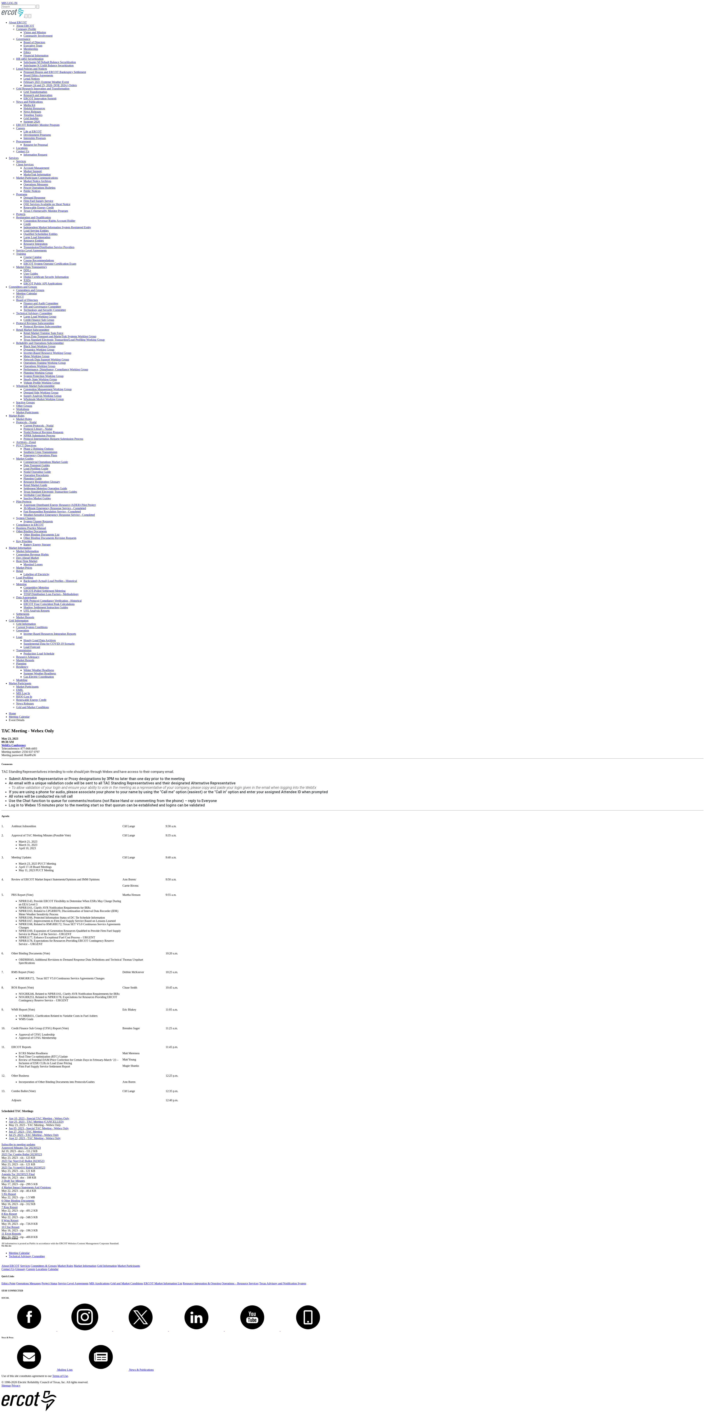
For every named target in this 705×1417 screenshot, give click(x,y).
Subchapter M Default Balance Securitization (50, 62)
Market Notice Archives (37, 181)
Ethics (27, 52)
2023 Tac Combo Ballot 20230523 (21, 1154)
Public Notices (32, 191)
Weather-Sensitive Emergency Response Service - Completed (59, 514)
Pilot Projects (23, 501)
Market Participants (27, 412)
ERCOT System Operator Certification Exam (50, 263)
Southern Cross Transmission (40, 452)
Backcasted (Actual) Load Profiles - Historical (50, 580)
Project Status (49, 1283)
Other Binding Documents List (41, 534)
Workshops (22, 409)
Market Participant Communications (37, 177)
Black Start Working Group (39, 346)
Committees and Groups (23, 286)
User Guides (31, 273)
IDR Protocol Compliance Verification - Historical (53, 600)
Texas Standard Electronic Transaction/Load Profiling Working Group (64, 339)
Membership (31, 48)
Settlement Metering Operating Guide (45, 488)
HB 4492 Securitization (30, 58)
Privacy (16, 1385)
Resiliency (22, 666)
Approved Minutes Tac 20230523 (21, 1147)
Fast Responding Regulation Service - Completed (52, 511)
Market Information (20, 547)
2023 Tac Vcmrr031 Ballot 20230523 (23, 1167)
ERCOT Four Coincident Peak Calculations (49, 604)
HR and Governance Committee (42, 306)
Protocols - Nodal (26, 422)
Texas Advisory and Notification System (282, 1283)
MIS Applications (99, 1283)
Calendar (53, 1269)
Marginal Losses (33, 564)
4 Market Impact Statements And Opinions (26, 1187)
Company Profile (26, 29)
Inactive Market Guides (37, 498)
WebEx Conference (13, 745)
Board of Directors (34, 42)
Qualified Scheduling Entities (40, 234)
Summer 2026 (32, 121)
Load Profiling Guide (36, 468)
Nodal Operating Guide (37, 471)
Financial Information (36, 55)
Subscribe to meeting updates (18, 1144)
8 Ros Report (9, 1213)
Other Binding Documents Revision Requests (50, 538)
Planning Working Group (38, 372)
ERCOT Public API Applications (43, 283)
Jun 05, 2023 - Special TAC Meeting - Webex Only (39, 1128)
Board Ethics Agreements (38, 75)
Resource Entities (34, 240)
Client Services (25, 164)
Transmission (23, 650)
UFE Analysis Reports (37, 610)
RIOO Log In (24, 696)
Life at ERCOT (33, 131)
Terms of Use (60, 1376)
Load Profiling (24, 577)
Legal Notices (32, 78)
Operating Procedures (36, 475)
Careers (20, 128)
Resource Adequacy (27, 656)
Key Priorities (24, 541)
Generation (22, 630)
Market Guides (24, 458)
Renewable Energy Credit (39, 207)
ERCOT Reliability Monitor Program (37, 124)
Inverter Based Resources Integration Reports (50, 633)
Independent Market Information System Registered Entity (57, 227)
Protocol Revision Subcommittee (35, 323)
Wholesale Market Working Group (44, 399)
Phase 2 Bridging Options (38, 448)
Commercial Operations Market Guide (46, 462)
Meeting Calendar (26, 293)
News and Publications (29, 101)
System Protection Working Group (44, 376)
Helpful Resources (34, 108)
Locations (22, 148)
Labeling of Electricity (36, 574)
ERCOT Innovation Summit (40, 98)
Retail (19, 571)
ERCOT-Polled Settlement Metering (45, 590)
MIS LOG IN (9, 3)
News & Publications (141, 1369)
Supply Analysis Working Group (43, 395)
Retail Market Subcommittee (32, 329)
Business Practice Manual (31, 528)
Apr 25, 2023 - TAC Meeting (36, 1121)
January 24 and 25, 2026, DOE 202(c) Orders (50, 85)
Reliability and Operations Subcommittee (40, 343)
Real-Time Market (26, 561)
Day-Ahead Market (27, 557)
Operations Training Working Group (45, 362)
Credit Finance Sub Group (39, 319)
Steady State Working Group (40, 379)
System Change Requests (38, 521)
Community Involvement (38, 35)
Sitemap (6, 1385)
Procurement (23, 141)
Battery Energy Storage (37, 544)
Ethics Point (8, 1283)
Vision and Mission (35, 32)
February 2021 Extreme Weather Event (46, 82)
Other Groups (24, 405)
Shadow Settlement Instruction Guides (46, 607)
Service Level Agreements (31, 250)
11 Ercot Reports (11, 1233)
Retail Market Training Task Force (43, 333)
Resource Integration (36, 243)
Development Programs (37, 134)
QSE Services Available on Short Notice (47, 204)
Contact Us (22, 151)
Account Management (36, 167)
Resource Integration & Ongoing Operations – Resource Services (220, 1283)
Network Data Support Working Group (46, 359)
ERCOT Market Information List (163, 1283)
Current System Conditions (32, 627)
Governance (23, 39)
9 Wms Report (9, 1220)
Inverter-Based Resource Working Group (47, 352)
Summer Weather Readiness (40, 673)
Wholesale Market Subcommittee (35, 386)
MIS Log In (23, 693)
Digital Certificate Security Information (46, 276)
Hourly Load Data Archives (40, 640)
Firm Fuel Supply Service (38, 200)
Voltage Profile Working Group (42, 382)
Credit (27, 224)
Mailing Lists (65, 1369)
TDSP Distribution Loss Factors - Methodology (51, 594)
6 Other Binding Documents (17, 1200)
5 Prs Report (8, 1194)
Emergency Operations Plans (40, 455)
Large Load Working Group (40, 316)
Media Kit (29, 105)
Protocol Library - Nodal (38, 428)
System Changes (25, 518)
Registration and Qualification (33, 217)
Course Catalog (32, 257)
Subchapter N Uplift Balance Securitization (49, 65)
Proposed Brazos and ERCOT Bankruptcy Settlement (55, 72)
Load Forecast (32, 647)
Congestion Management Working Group (48, 389)
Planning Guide (33, 478)
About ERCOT (18, 22)
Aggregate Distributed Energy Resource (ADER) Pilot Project (60, 504)
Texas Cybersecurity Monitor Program (46, 210)
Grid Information (18, 620)
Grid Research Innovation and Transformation (42, 88)
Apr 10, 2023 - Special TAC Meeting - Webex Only (39, 1118)
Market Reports (25, 617)
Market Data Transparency (31, 267)
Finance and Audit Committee (41, 303)
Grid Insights (31, 118)
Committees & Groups (44, 1265)
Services (14, 158)
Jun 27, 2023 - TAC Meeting (25, 1131)
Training (21, 253)
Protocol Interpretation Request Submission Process (53, 438)
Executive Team (33, 45)
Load (19, 637)
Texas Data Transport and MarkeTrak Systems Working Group (60, 336)
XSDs (27, 280)
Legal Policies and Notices (31, 68)
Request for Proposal (36, 144)
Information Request (35, 154)
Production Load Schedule (39, 653)
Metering (21, 584)
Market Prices (24, 567)
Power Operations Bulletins (39, 187)
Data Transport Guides (37, 465)
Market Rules (16, 415)
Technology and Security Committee (45, 310)
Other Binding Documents (31, 531)
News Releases (32, 111)
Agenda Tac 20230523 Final (18, 1174)
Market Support (33, 171)
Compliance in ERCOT (30, 524)
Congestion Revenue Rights (32, 554)
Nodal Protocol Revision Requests (43, 432)
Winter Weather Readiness (39, 670)
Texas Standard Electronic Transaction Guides (50, 491)
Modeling (21, 680)
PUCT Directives (26, 445)
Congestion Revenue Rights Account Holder (49, 220)
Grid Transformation (35, 91)
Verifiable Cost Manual (37, 495)
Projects (20, 214)
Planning (21, 663)
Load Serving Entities (36, 230)
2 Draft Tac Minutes (13, 1180)
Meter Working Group (36, 356)
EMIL (19, 690)
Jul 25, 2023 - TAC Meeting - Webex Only (34, 1135)
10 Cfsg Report (10, 1227)
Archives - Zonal (26, 442)
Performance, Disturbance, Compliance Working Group (56, 369)
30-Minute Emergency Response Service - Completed (55, 508)
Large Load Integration (37, 237)
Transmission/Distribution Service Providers (49, 247)
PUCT (20, 296)
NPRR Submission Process (39, 435)
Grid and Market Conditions (32, 707)
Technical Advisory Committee (34, 313)
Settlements (22, 614)
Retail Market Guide (35, 485)
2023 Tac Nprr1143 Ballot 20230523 (22, 1161)
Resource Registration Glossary (42, 481)
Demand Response (34, 197)
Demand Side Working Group (41, 392)
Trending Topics (33, 115)
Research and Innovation (38, 95)
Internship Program (35, 138)
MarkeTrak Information (37, 174)
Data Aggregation (26, 597)
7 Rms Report (9, 1207)
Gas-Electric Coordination (39, 676)
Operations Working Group (39, 366)
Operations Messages (36, 184)
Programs (21, 194)
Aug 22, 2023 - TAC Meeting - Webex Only (35, 1138)
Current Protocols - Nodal (38, 425)
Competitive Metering (36, 587)
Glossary (20, 1269)
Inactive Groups (25, 402)
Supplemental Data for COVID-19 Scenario (49, 643)
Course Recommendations (39, 260)
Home (12, 713)
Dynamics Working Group (39, 349)
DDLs (27, 270)
